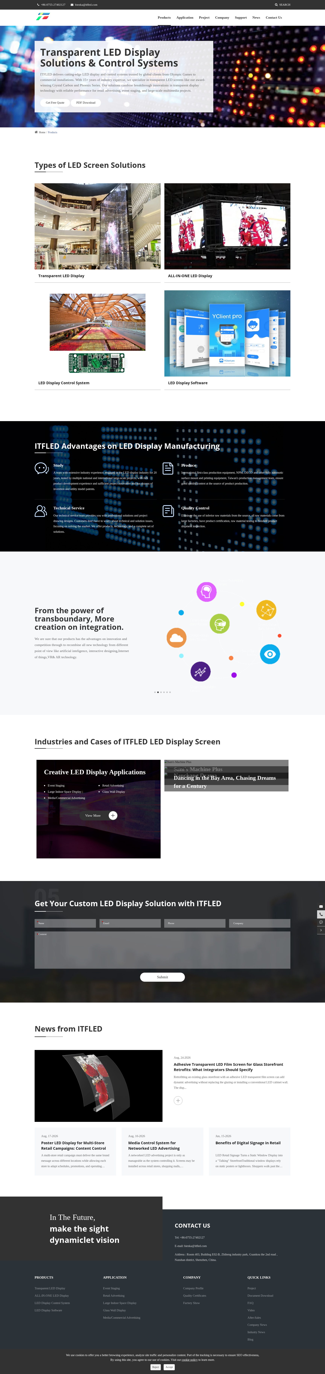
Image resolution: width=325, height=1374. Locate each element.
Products (164, 17)
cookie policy (190, 1359)
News (256, 17)
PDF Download (85, 102)
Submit (162, 977)
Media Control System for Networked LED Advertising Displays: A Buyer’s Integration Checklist (156, 1145)
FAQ (251, 1303)
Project (204, 17)
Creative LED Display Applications (95, 772)
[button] (155, 692)
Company (222, 17)
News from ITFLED (69, 1028)
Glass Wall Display (113, 791)
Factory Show (191, 1303)
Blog (250, 1339)
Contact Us (274, 17)
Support (241, 17)
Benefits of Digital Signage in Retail (248, 1142)
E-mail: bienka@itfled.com (191, 1246)
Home (42, 132)
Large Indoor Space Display (64, 791)
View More (100, 815)
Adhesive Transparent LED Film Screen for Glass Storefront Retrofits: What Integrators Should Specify (228, 1067)
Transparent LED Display (61, 275)
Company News (257, 1324)
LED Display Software (188, 382)
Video (251, 1310)
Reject (155, 1367)
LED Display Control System (64, 382)
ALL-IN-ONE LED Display (190, 275)
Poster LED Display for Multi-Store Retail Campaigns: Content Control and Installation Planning (73, 1145)
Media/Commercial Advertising (66, 798)
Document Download (260, 1295)
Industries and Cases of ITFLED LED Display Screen (127, 742)
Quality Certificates (194, 1295)
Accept (169, 1367)
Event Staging (56, 785)
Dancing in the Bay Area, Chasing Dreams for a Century (225, 782)
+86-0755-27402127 (53, 4)
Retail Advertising (113, 785)
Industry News (256, 1332)
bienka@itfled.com (86, 4)
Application (184, 17)
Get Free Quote (55, 102)
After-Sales (254, 1317)
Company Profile (193, 1288)
